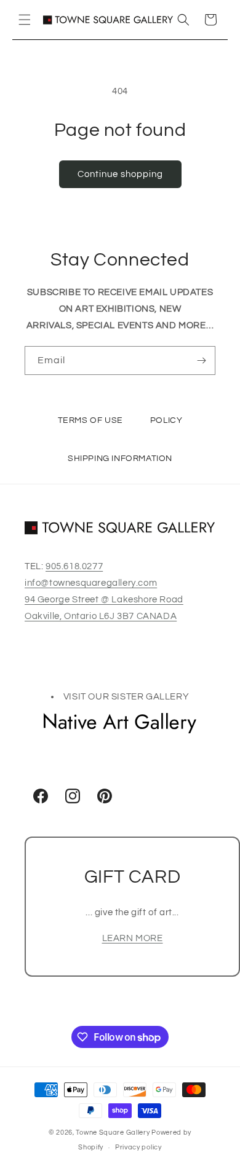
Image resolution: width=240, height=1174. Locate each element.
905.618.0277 (74, 566)
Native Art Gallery (120, 723)
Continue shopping (120, 174)
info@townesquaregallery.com (91, 583)
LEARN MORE (132, 938)
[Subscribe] (201, 360)
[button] (24, 19)
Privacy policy (138, 1147)
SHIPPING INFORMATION (120, 458)
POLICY (166, 420)
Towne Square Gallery (113, 1132)
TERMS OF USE (90, 420)
